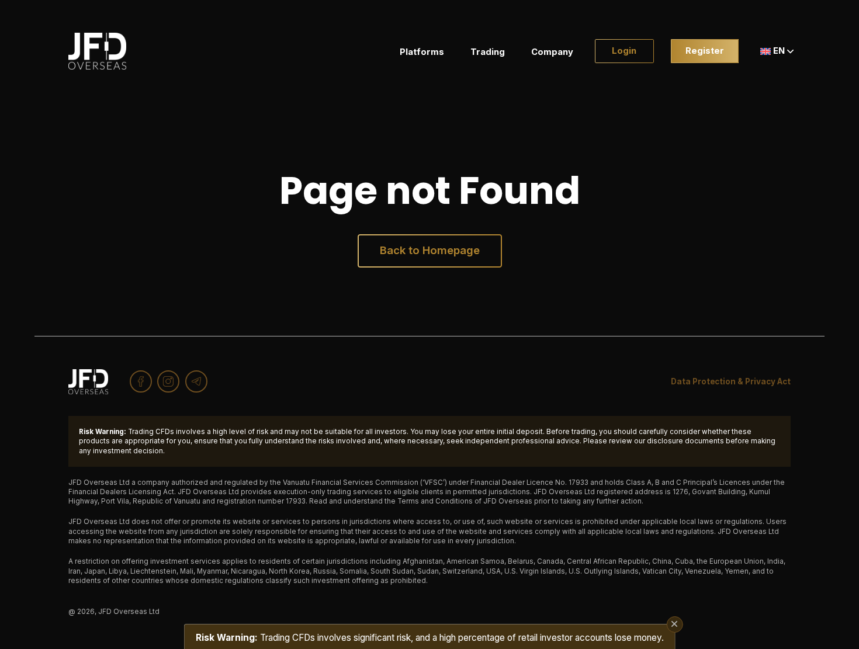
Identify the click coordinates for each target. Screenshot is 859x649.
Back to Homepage (430, 250)
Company (552, 52)
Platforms (422, 52)
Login (624, 51)
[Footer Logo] (88, 381)
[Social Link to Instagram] (168, 381)
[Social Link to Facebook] (141, 381)
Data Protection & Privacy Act (731, 381)
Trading (487, 52)
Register (704, 51)
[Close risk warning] (674, 624)
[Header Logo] (97, 51)
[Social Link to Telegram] (196, 381)
